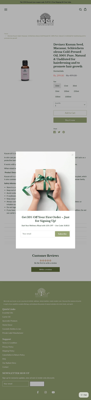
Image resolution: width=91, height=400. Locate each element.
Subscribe (62, 234)
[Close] (72, 154)
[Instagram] (45, 242)
